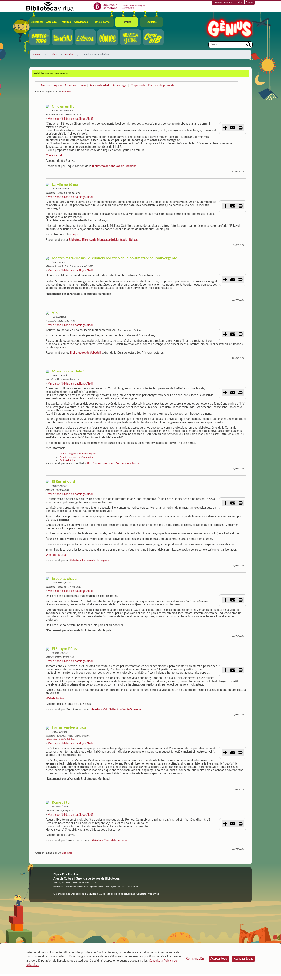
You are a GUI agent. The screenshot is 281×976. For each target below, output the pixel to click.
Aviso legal (119, 85)
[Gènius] (229, 26)
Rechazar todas (243, 958)
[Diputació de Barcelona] (119, 6)
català (218, 2)
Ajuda (58, 85)
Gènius (45, 85)
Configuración (195, 958)
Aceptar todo (218, 958)
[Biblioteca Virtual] (50, 6)
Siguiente (67, 91)
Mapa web (138, 85)
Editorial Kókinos (69, 460)
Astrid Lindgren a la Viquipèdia (76, 457)
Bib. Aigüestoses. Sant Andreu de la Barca (113, 463)
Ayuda (249, 2)
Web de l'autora (56, 555)
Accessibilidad (99, 85)
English (239, 2)
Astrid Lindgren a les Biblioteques (78, 453)
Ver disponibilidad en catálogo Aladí (70, 118)
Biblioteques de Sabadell (85, 352)
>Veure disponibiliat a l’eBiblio (60, 739)
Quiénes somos (75, 85)
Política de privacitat (161, 85)
